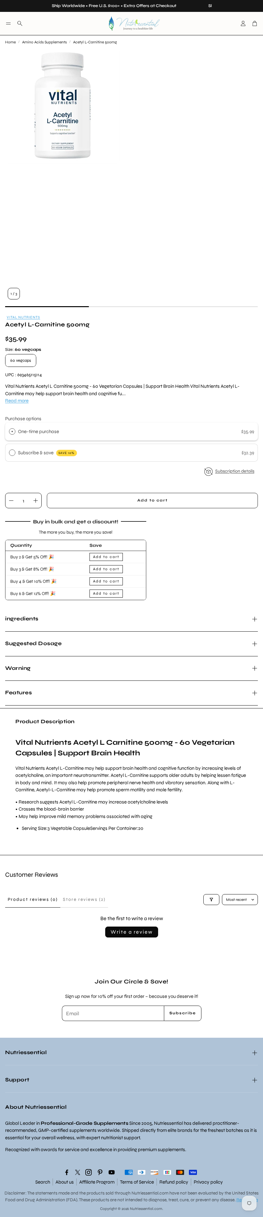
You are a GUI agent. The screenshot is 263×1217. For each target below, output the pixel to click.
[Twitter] (77, 1172)
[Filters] (211, 899)
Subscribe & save (46, 453)
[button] (8, 23)
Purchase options (23, 419)
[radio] (12, 431)
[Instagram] (88, 1172)
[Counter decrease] (11, 500)
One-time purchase (38, 431)
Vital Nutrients (23, 317)
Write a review (132, 932)
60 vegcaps (20, 360)
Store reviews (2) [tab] (84, 899)
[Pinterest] (100, 1172)
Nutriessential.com (150, 1193)
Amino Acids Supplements (44, 42)
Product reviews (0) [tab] (33, 899)
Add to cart (106, 557)
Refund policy (173, 1182)
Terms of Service (137, 1182)
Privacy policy (208, 1182)
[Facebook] (67, 1172)
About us (64, 1182)
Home (10, 42)
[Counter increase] (35, 500)
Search (42, 1182)
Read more (17, 401)
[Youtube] (111, 1172)
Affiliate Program (97, 1182)
